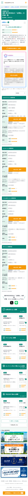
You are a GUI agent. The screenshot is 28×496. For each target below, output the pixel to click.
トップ (2, 6)
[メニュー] (2, 2)
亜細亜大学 (7, 6)
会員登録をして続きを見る (14, 493)
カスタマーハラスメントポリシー (12, 489)
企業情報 (21, 489)
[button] (26, 322)
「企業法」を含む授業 (14, 6)
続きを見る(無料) (14, 75)
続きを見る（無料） (18, 119)
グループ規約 (9, 487)
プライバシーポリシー (17, 487)
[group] (10, 323)
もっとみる (22, 311)
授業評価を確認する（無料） (14, 48)
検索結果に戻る (14, 424)
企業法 (4, 22)
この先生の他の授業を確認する (14, 27)
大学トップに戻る (15, 421)
